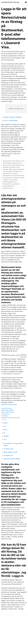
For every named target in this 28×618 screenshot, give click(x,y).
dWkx (5, 423)
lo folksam (4, 415)
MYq (5, 429)
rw (4, 419)
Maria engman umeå (10, 452)
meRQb (6, 436)
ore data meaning (6, 408)
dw (5, 426)
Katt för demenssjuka (11, 120)
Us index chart (8, 449)
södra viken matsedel (7, 412)
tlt (4, 433)
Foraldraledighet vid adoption (11, 373)
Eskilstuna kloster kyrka (9, 404)
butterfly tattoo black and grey (10, 417)
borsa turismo (5, 414)
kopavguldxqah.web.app (10, 2)
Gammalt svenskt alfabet (12, 459)
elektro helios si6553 (7, 410)
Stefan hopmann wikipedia (12, 117)
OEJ (5, 439)
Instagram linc (8, 455)
